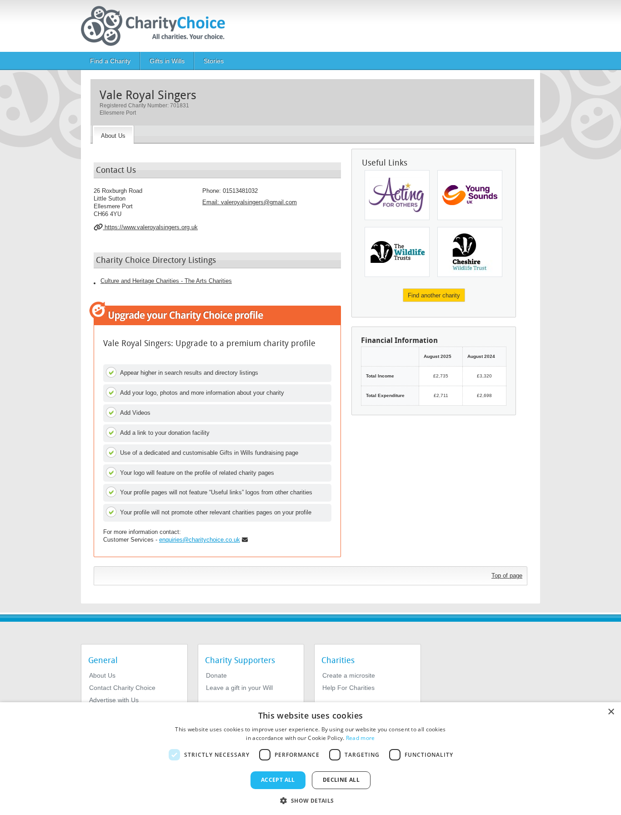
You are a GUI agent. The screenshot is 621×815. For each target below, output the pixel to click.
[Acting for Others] (397, 195)
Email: (249, 202)
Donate (216, 675)
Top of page (506, 575)
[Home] (156, 26)
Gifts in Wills (167, 61)
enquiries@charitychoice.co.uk (199, 539)
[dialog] (310, 758)
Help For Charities (348, 687)
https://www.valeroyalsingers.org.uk (150, 227)
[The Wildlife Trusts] (397, 252)
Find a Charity (110, 61)
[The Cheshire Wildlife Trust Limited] (469, 252)
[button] (310, 800)
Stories (214, 61)
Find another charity (434, 295)
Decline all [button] (341, 780)
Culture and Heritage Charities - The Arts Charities (166, 280)
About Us (102, 675)
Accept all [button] (278, 780)
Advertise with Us (114, 700)
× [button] (610, 712)
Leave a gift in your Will (239, 687)
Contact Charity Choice (122, 687)
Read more (360, 738)
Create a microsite (348, 675)
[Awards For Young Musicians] (469, 195)
